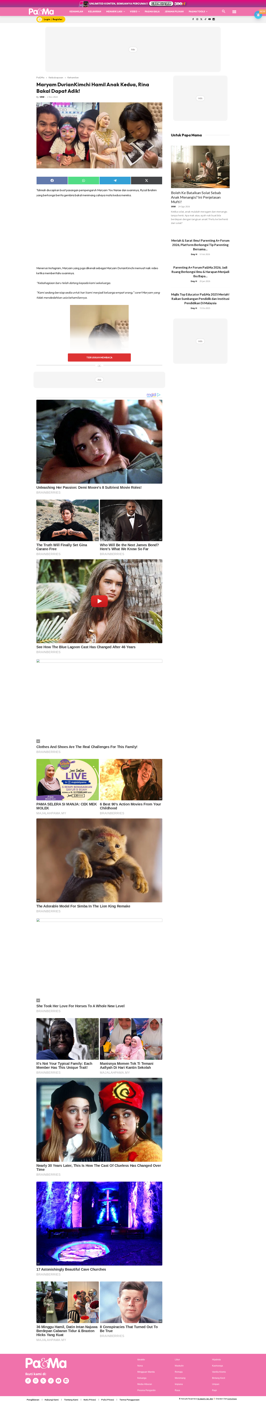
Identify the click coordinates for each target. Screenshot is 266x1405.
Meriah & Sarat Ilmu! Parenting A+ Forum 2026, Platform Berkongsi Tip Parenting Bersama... (200, 245)
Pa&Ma (40, 77)
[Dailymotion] (214, 19)
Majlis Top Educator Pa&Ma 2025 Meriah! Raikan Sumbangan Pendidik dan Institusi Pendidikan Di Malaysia (200, 298)
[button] (223, 11)
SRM (42, 96)
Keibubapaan (56, 77)
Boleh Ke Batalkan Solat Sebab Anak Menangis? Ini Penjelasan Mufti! (196, 197)
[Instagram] (197, 19)
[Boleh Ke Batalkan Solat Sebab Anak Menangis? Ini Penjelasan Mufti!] (200, 167)
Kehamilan (73, 77)
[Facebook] (193, 19)
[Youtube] (210, 19)
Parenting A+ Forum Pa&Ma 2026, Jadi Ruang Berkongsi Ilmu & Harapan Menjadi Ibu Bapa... (200, 272)
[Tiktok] (205, 19)
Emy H (194, 254)
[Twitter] (201, 19)
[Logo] (41, 11)
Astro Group (232, 1399)
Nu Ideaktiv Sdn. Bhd (205, 1399)
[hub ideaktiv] (234, 10)
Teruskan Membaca (99, 357)
